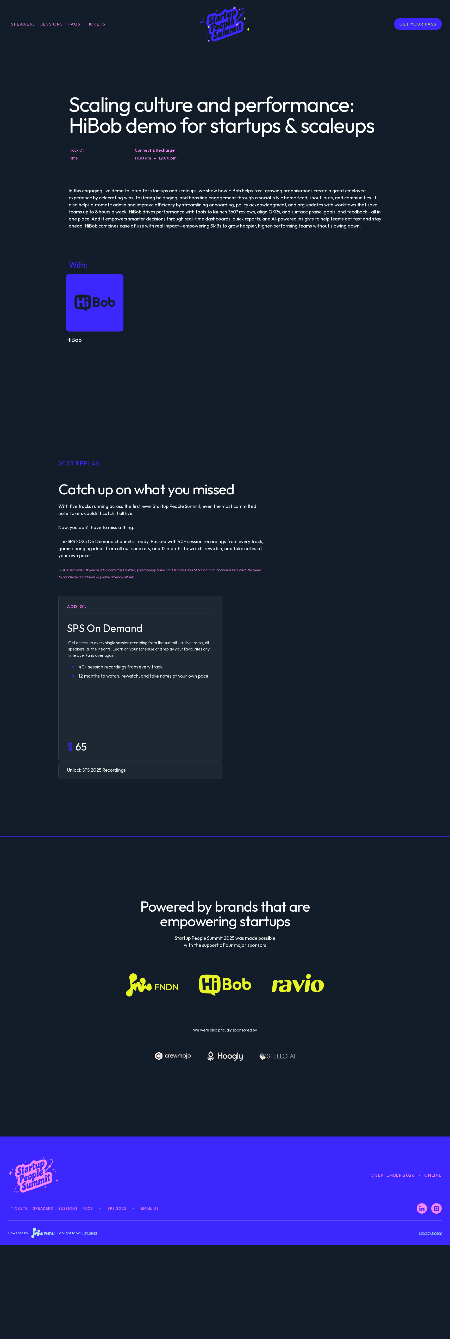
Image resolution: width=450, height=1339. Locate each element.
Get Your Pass (417, 24)
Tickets (19, 1208)
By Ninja (90, 1233)
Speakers (23, 24)
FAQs (74, 24)
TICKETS (95, 24)
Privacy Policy (430, 1233)
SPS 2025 (117, 1208)
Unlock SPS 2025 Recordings (96, 770)
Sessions (51, 24)
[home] (225, 24)
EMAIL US (150, 1208)
